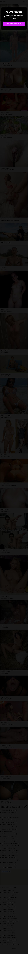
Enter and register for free (14, 24)
